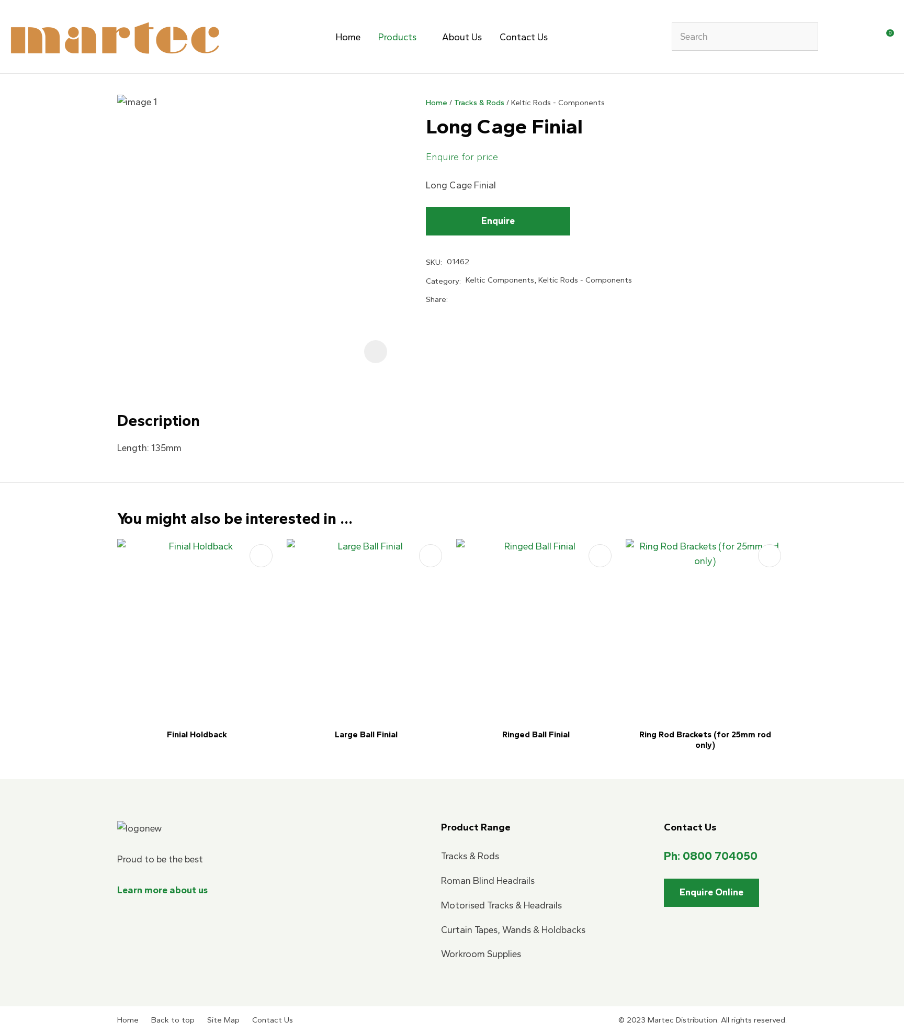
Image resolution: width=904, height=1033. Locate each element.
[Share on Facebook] (455, 300)
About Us (462, 37)
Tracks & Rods (479, 102)
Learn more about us (162, 890)
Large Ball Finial (366, 734)
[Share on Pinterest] (505, 299)
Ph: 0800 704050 (711, 856)
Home (348, 37)
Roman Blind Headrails (488, 880)
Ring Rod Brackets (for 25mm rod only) (705, 739)
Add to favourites (261, 555)
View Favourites (860, 38)
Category (442, 281)
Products (397, 37)
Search (805, 37)
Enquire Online (711, 892)
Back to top (173, 1020)
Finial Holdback (197, 734)
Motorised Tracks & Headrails (501, 905)
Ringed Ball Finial (536, 734)
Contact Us (524, 37)
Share (436, 299)
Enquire (498, 221)
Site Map (223, 1020)
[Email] (488, 300)
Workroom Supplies (481, 954)
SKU (433, 262)
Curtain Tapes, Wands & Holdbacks (513, 930)
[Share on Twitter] (470, 299)
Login (839, 38)
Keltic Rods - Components (558, 102)
